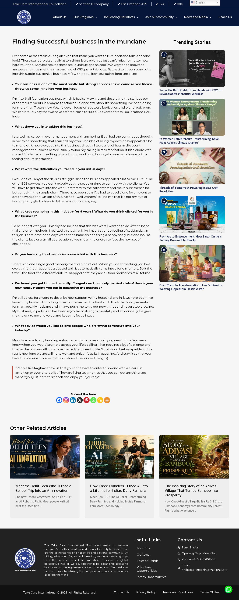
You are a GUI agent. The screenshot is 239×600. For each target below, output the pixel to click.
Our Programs (83, 17)
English (200, 2)
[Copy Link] (100, 400)
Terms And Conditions (178, 592)
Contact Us (121, 592)
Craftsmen (144, 554)
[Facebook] (59, 400)
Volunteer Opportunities (147, 569)
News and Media (196, 17)
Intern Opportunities (151, 577)
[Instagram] (66, 400)
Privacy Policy (146, 592)
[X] (80, 400)
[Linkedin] (73, 400)
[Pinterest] (86, 400)
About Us (59, 17)
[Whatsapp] (93, 400)
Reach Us (225, 17)
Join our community (159, 17)
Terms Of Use (209, 592)
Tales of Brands (147, 561)
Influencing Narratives (119, 17)
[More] (107, 400)
